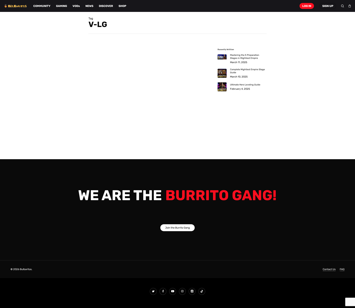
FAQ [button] (342, 269)
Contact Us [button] (329, 269)
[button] (177, 228)
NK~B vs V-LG (109, 54)
